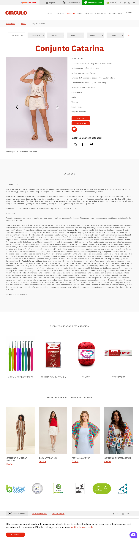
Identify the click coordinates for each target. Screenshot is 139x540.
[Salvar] (74, 129)
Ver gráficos (80, 118)
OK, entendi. (15, 535)
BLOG (79, 13)
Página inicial (10, 24)
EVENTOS (89, 13)
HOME (49, 13)
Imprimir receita (80, 123)
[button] (17, 106)
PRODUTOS (59, 13)
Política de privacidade (39, 514)
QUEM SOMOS (101, 13)
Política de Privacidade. (82, 527)
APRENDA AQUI (115, 13)
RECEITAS (71, 13)
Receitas (23, 24)
